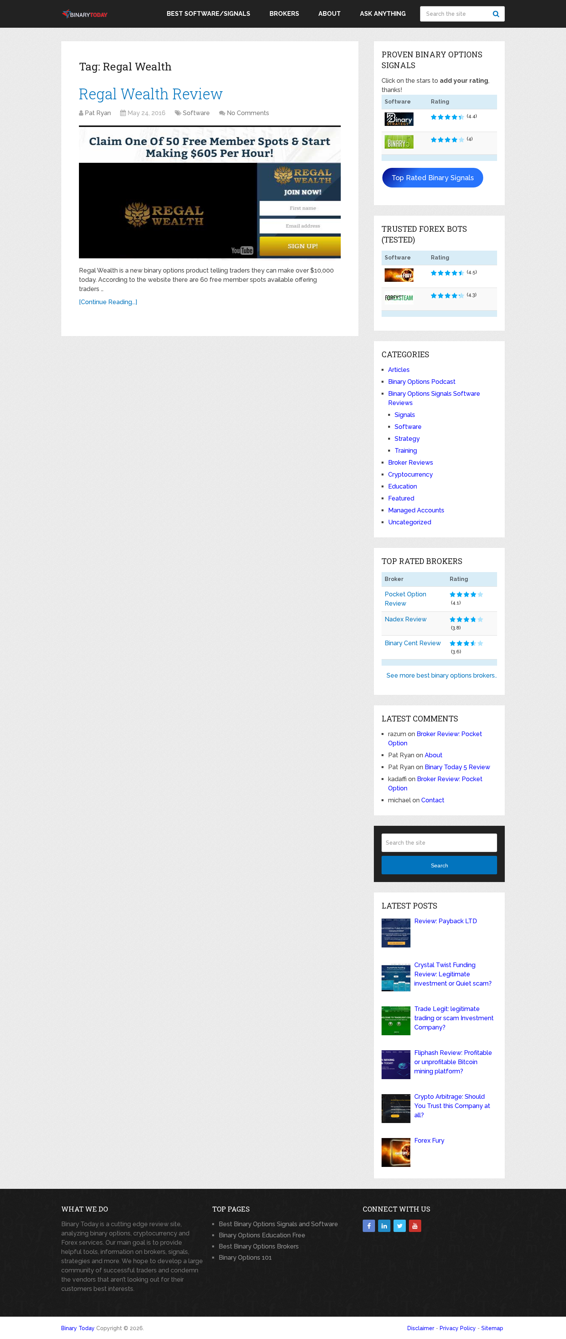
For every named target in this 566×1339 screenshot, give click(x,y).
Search (497, 14)
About (329, 13)
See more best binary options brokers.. (442, 675)
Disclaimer (420, 1328)
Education (402, 486)
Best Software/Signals (208, 13)
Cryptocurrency (410, 474)
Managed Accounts (416, 510)
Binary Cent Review (413, 643)
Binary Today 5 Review (457, 767)
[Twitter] (400, 1226)
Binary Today (78, 1328)
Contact (432, 800)
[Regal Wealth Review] (210, 193)
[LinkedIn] (384, 1226)
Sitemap (492, 1328)
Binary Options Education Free (262, 1235)
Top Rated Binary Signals (433, 178)
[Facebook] (369, 1226)
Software (196, 113)
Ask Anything (383, 13)
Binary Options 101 (245, 1257)
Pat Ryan (98, 113)
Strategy (407, 438)
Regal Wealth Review (151, 93)
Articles (399, 369)
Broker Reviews (410, 462)
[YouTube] (415, 1226)
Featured (401, 498)
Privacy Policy (458, 1328)
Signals (405, 414)
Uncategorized (409, 522)
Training (406, 450)
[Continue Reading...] (108, 302)
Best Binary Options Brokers (259, 1246)
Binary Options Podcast (421, 381)
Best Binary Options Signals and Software (278, 1224)
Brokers (284, 13)
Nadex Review (406, 619)
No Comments (248, 113)
